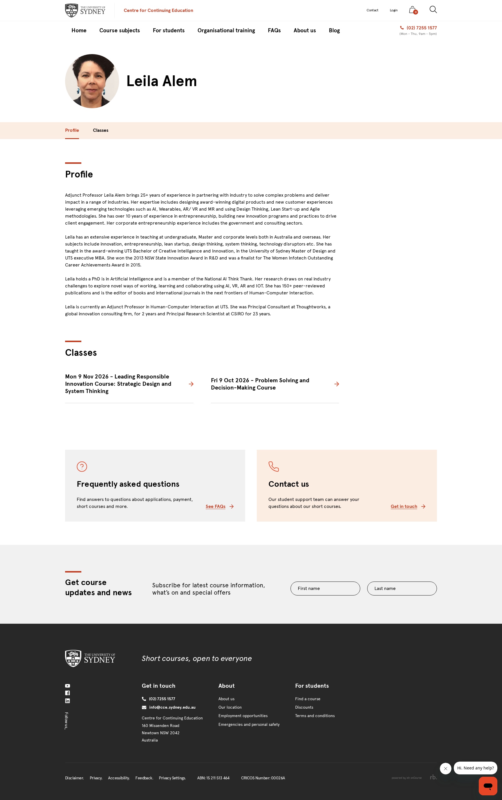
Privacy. (96, 778)
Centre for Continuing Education (158, 10)
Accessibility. (119, 778)
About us (226, 698)
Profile (72, 130)
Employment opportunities (243, 715)
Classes (100, 130)
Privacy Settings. (172, 778)
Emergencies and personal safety (248, 724)
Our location (230, 707)
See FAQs (215, 506)
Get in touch (404, 506)
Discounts (304, 707)
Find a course (307, 698)
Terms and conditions (315, 715)
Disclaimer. (74, 778)
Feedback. (144, 778)
